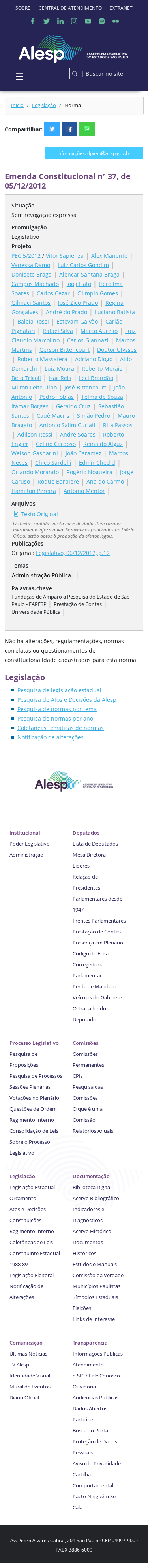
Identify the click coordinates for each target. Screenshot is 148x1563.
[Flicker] (115, 21)
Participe (83, 1419)
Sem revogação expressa (44, 214)
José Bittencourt (85, 387)
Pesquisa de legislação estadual (59, 690)
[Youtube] (88, 21)
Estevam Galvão (77, 321)
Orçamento (22, 1198)
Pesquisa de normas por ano (55, 718)
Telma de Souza (102, 396)
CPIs (78, 1075)
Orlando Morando (35, 472)
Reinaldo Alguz (103, 444)
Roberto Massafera (42, 359)
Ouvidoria (84, 1386)
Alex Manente (109, 255)
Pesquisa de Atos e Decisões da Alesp (66, 699)
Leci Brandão (96, 378)
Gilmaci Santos (31, 302)
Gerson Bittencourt (64, 349)
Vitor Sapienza (65, 255)
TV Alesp (19, 1364)
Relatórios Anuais (93, 1130)
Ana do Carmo (105, 481)
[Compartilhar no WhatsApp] (87, 129)
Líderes (81, 865)
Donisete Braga (31, 274)
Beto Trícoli (26, 378)
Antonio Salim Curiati (67, 425)
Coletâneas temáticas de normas (60, 727)
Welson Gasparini (34, 453)
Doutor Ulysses (117, 349)
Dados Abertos (90, 1408)
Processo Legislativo (34, 1042)
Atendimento (88, 1364)
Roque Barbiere (58, 481)
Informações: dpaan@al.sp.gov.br (94, 153)
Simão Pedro (93, 415)
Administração (26, 854)
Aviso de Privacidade (97, 1463)
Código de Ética (91, 953)
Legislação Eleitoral (31, 1275)
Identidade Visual (29, 1375)
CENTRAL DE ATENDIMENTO (70, 8)
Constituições (25, 1220)
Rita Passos (118, 425)
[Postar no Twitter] (52, 129)
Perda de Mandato (94, 986)
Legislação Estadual (32, 1187)
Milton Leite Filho (34, 387)
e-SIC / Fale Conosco (96, 1375)
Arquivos (23, 503)
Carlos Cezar (53, 293)
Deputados (86, 832)
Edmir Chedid (97, 462)
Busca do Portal (91, 1430)
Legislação (44, 105)
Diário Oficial (24, 1397)
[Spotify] (102, 21)
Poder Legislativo (29, 843)
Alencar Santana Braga (89, 274)
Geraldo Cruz (73, 406)
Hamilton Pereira (33, 491)
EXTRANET (121, 8)
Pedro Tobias (56, 396)
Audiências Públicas (95, 1397)
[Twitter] (46, 21)
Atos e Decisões (27, 1209)
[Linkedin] (60, 21)
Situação (23, 205)
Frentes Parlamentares (99, 920)
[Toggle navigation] (19, 77)
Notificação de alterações (50, 737)
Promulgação (29, 227)
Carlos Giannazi (88, 340)
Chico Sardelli (53, 462)
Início (17, 105)
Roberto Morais (102, 368)
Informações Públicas (98, 1353)
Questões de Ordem (33, 1108)
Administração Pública (41, 575)
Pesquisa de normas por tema (57, 709)
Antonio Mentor (84, 491)
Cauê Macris (53, 415)
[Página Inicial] (74, 47)
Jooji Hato (78, 283)
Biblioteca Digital (92, 1187)
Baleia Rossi (33, 321)
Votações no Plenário (34, 1097)
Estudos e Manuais (95, 1264)
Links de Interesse (94, 1319)
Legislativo (25, 236)
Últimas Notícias (28, 1353)
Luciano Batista (115, 312)
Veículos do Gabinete (97, 997)
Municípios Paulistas (96, 1286)
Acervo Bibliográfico (96, 1198)
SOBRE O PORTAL (23, 8)
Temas (19, 565)
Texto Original (39, 514)
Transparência (90, 1342)
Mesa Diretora (89, 854)
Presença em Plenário (98, 942)
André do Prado (66, 312)
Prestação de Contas (97, 931)
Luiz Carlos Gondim (83, 265)
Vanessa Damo (30, 265)
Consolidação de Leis (33, 1130)
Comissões (85, 1042)
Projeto (21, 246)
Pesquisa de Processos (35, 1075)
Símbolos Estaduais (95, 1297)
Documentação (91, 1176)
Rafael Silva (58, 331)
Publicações (27, 543)
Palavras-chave (31, 588)
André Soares (78, 434)
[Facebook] (33, 21)
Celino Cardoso (56, 444)
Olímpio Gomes (97, 293)
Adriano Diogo (93, 359)
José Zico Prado (78, 302)
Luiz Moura (59, 368)
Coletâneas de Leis (31, 1242)
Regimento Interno (31, 1119)
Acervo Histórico (92, 1231)
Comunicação (26, 1342)
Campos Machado (35, 283)
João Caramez (83, 453)
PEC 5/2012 (26, 255)
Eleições (82, 1308)
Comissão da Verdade (98, 1275)
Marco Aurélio (99, 331)
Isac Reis (60, 378)
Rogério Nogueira (89, 472)
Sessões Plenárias (30, 1086)
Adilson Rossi (34, 434)
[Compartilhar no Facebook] (69, 129)
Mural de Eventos (30, 1386)
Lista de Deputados (95, 843)
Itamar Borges (30, 406)
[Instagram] (74, 21)
